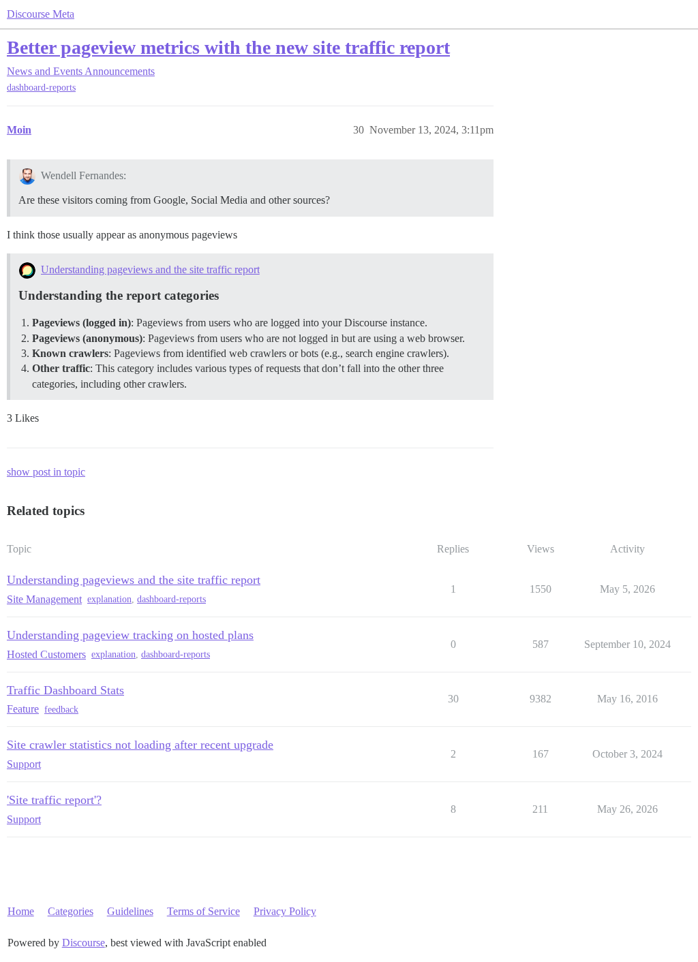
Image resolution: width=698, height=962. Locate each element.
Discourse (83, 942)
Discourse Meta (40, 14)
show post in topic (46, 472)
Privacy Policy (285, 911)
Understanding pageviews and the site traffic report (150, 269)
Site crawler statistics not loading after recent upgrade (140, 744)
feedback (61, 709)
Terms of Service (203, 911)
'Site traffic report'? (54, 800)
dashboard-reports (41, 87)
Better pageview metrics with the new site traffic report (228, 47)
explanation (109, 599)
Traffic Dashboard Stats (65, 690)
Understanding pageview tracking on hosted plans (130, 635)
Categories (70, 911)
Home (20, 911)
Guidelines (130, 911)
